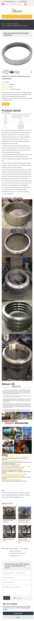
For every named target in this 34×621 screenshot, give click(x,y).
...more (22, 497)
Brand (3, 82)
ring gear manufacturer (15, 551)
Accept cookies (18, 613)
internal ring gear (14, 548)
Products (9, 23)
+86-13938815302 (23, 1)
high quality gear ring (15, 555)
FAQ (3, 490)
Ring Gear (15, 23)
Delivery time (5, 87)
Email (5, 104)
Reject (18, 617)
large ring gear (24, 548)
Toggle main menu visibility (29, 16)
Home (3, 23)
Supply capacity (6, 89)
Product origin (5, 84)
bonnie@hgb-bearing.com (9, 1)
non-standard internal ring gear (17, 553)
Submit (6, 598)
